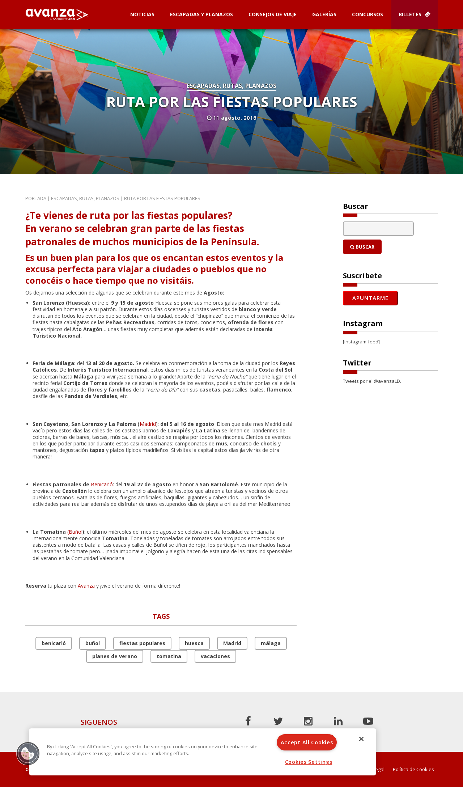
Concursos (367, 14)
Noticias (142, 14)
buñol (92, 643)
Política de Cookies (413, 769)
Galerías (324, 14)
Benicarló (102, 484)
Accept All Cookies (307, 742)
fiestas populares (142, 643)
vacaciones (215, 656)
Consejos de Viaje (273, 14)
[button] (27, 753)
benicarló (54, 643)
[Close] (361, 739)
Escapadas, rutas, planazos (231, 86)
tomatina (169, 656)
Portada (35, 198)
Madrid (148, 423)
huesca (194, 643)
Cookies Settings (308, 761)
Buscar (364, 247)
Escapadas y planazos (201, 14)
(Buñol (74, 531)
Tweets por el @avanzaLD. (372, 381)
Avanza (86, 585)
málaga (271, 643)
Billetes (411, 14)
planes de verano (114, 656)
